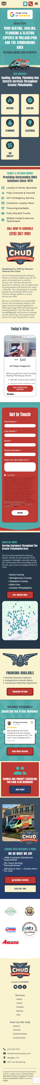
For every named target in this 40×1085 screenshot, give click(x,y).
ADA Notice (7, 1076)
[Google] (20, 987)
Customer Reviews (20, 1034)
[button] (36, 3)
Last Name (10, 431)
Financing (17, 1030)
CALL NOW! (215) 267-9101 (20, 388)
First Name (10, 421)
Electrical (19, 1011)
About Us (16, 1026)
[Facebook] (15, 987)
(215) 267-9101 (20, 233)
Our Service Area (19, 1038)
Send (20, 512)
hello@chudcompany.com (14, 502)
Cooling (19, 1003)
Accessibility (13, 1078)
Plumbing (20, 1007)
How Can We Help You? (17, 459)
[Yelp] (25, 987)
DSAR (21, 1078)
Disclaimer (11, 394)
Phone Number (13, 450)
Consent (11, 475)
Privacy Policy (15, 504)
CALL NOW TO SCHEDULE (20, 228)
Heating (19, 999)
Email (8, 440)
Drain (18, 1015)
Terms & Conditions (19, 1076)
